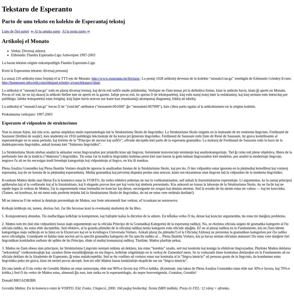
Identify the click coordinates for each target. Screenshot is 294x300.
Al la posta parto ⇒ (76, 31)
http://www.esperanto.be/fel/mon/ (116, 78)
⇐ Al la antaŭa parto (45, 31)
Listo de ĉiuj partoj (15, 31)
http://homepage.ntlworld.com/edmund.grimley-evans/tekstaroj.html (51, 83)
